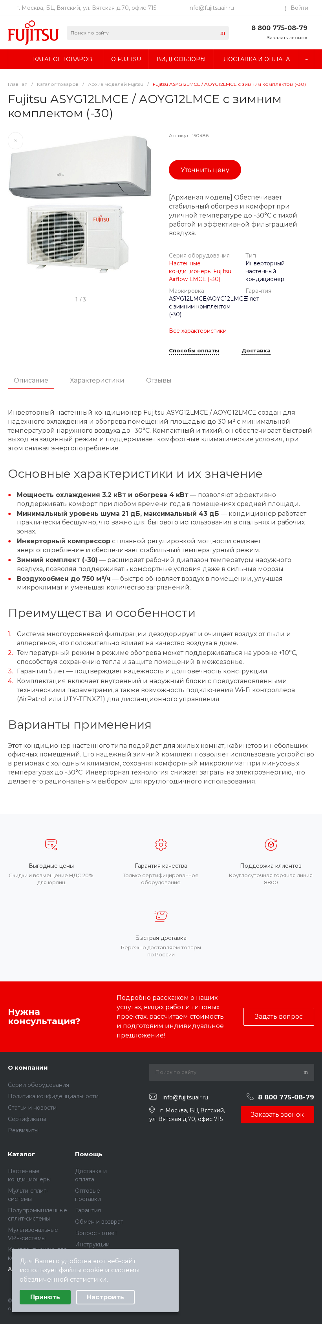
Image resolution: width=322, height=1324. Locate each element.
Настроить (105, 1297)
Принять (45, 1297)
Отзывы (159, 380)
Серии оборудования (38, 1084)
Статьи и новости (32, 1107)
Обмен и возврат (99, 1221)
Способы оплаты (194, 351)
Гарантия (88, 1210)
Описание (31, 380)
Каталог (21, 1154)
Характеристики (97, 380)
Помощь (88, 1154)
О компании (28, 1067)
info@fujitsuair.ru (211, 7)
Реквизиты (23, 1130)
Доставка (256, 351)
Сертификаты (27, 1119)
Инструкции (92, 1244)
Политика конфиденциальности (53, 1096)
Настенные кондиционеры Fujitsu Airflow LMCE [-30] (200, 271)
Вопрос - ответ (96, 1233)
